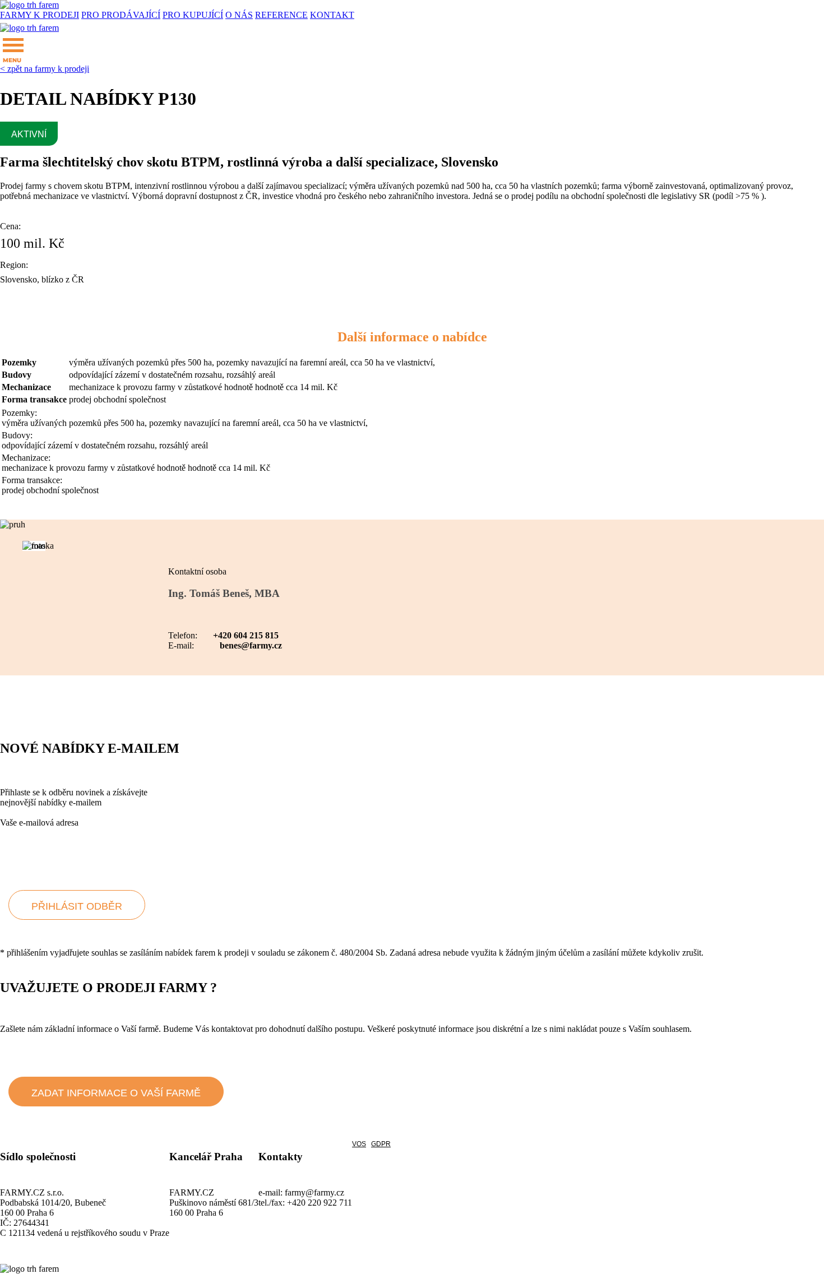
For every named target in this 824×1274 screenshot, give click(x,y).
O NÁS (239, 15)
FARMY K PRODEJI (39, 15)
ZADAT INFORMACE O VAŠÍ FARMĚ (116, 1093)
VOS (359, 1144)
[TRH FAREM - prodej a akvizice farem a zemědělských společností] (29, 5)
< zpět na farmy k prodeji (44, 68)
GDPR (381, 1144)
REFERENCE (281, 15)
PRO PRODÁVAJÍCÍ (120, 15)
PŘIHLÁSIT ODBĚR (76, 906)
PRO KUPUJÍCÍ (193, 15)
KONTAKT (332, 15)
